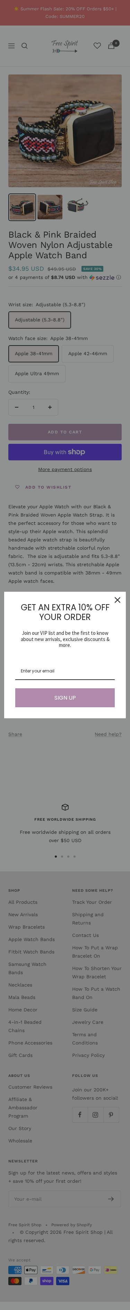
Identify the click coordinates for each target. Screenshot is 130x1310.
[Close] (117, 600)
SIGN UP (65, 698)
